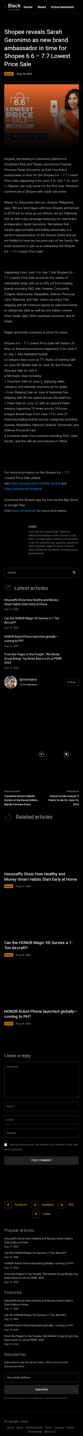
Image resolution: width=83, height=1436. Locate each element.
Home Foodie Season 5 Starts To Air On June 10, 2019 (63, 800)
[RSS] (62, 1205)
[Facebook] (8, 1205)
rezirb (32, 526)
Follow (71, 682)
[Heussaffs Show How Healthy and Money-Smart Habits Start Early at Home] (72, 604)
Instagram (48, 1205)
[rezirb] (14, 540)
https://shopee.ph (23, 510)
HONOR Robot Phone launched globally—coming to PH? (31, 638)
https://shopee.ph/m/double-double (35, 483)
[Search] (74, 573)
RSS (71, 1205)
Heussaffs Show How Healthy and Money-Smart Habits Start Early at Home (31, 602)
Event (9, 73)
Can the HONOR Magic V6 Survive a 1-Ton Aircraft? (31, 620)
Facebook (21, 1205)
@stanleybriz (28, 679)
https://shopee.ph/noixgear (23, 488)
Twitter (47, 1214)
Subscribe (41, 1389)
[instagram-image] (16, 704)
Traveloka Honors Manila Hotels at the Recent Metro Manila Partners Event (21, 800)
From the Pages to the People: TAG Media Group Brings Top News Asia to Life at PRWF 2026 (33, 658)
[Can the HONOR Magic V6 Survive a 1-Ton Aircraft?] (72, 622)
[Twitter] (35, 1214)
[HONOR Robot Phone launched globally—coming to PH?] (72, 641)
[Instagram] (35, 1205)
